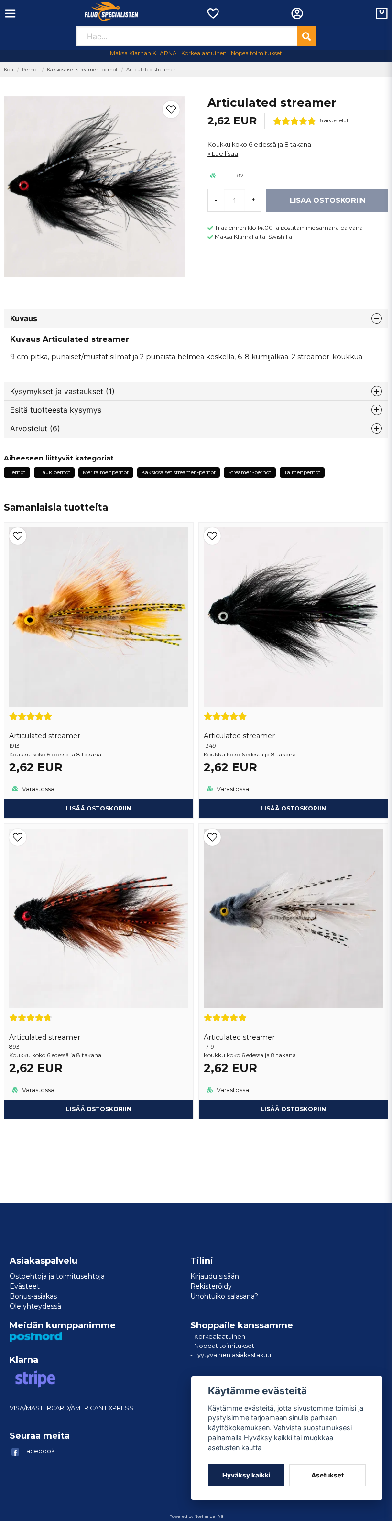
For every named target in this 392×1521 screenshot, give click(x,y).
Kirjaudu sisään (214, 1276)
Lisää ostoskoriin (98, 808)
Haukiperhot (54, 472)
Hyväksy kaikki (246, 1475)
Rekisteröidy (211, 1286)
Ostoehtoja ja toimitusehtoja (57, 1276)
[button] (171, 109)
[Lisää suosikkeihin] (212, 13)
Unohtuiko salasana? (224, 1296)
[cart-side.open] (381, 13)
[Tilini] (297, 13)
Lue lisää (225, 153)
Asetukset (327, 1475)
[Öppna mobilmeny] (10, 13)
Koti (8, 69)
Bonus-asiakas (33, 1296)
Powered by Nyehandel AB (196, 1516)
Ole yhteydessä (35, 1306)
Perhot (30, 69)
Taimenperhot (302, 472)
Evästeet (25, 1286)
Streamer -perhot (249, 472)
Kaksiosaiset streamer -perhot (82, 69)
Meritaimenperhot (106, 472)
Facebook (38, 1451)
